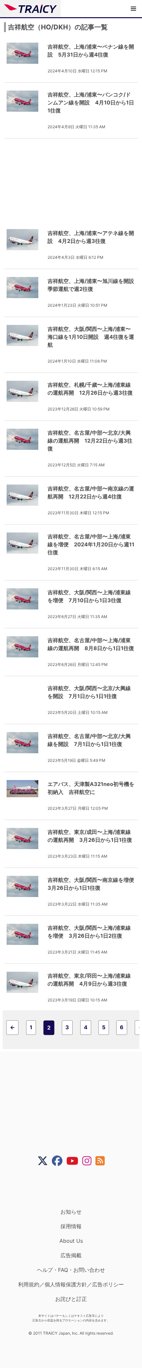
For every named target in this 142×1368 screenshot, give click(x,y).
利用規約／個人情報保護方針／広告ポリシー (71, 1284)
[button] (133, 8)
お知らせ (71, 1211)
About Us (71, 1240)
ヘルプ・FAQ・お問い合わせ (71, 1270)
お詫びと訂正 (71, 1299)
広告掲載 (71, 1255)
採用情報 (71, 1226)
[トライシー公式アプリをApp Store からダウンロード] (75, 1187)
